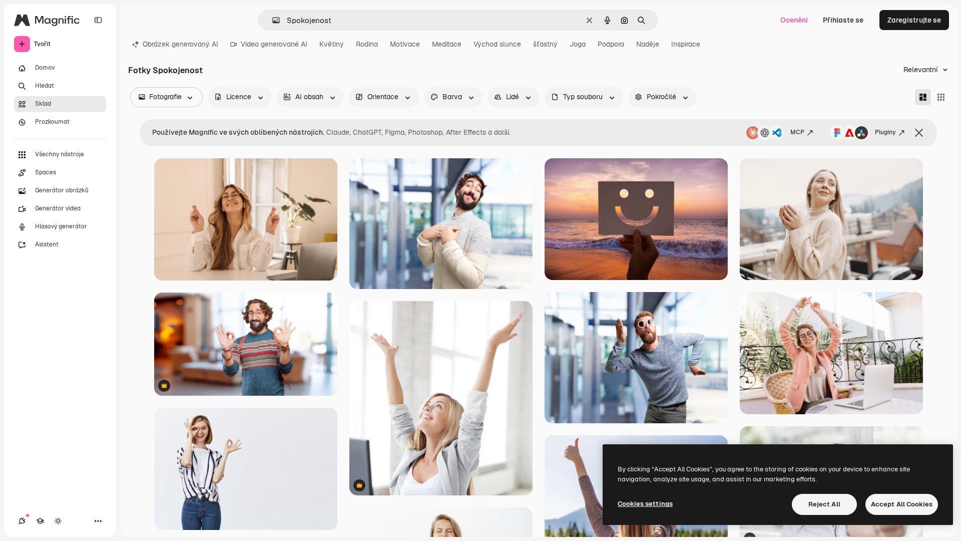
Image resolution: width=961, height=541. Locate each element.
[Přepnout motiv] (58, 521)
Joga (578, 44)
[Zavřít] (919, 133)
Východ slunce (497, 44)
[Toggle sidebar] (98, 20)
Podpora (611, 44)
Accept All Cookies (901, 504)
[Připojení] (22, 521)
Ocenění (794, 20)
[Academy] (40, 521)
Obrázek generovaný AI (180, 44)
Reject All (824, 504)
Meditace (446, 44)
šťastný (545, 44)
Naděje (647, 44)
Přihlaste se (843, 20)
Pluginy (885, 132)
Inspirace (685, 44)
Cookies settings (645, 503)
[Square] (941, 97)
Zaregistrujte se (914, 20)
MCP (797, 132)
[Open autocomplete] (272, 20)
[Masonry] (923, 97)
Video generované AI (274, 44)
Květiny (331, 44)
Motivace (405, 44)
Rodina (367, 44)
